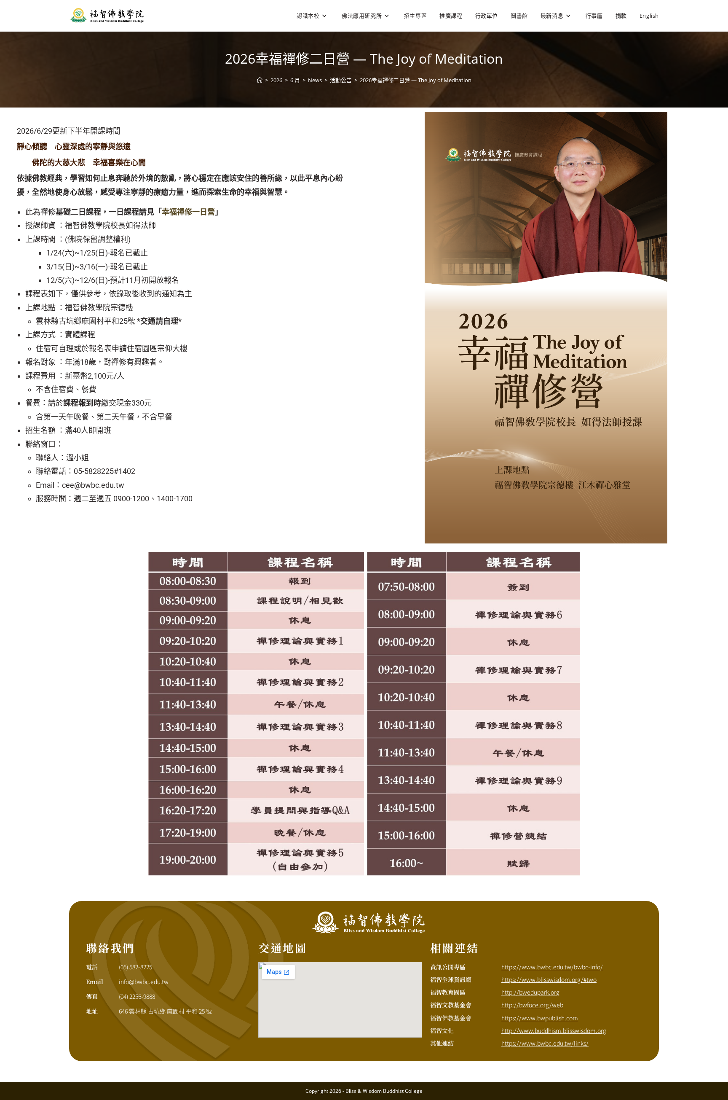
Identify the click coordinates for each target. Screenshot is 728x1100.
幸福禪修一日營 (188, 211)
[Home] (259, 80)
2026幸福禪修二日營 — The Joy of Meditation (415, 80)
